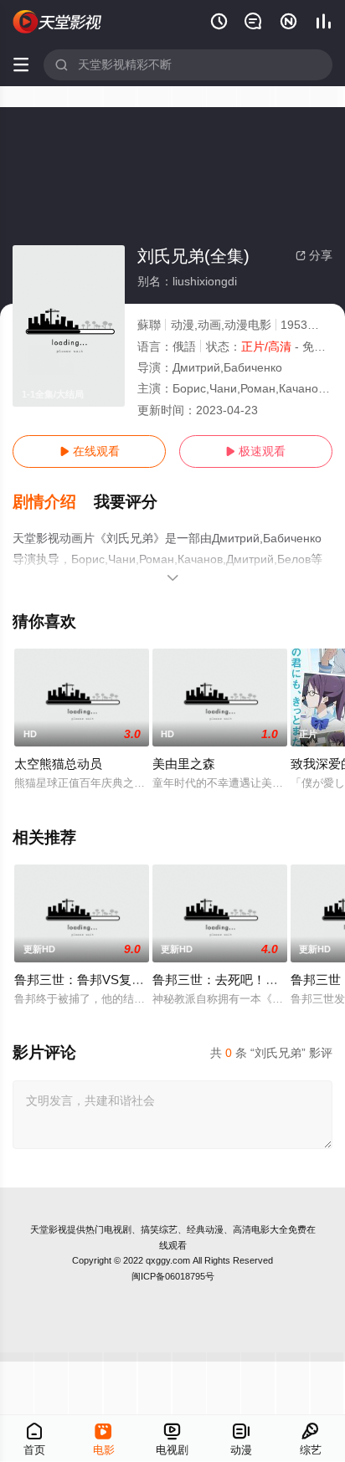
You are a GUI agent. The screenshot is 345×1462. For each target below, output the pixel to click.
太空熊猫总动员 (58, 764)
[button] (53, 502)
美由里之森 (183, 764)
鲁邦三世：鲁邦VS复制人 (85, 979)
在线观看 (89, 451)
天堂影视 (48, 1229)
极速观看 (255, 451)
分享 (314, 255)
